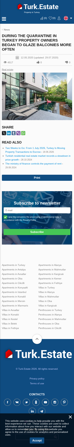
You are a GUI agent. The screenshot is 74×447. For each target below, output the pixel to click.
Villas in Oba (45, 301)
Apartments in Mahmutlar (52, 269)
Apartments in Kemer (49, 278)
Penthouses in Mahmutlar (52, 319)
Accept (37, 440)
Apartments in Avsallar (14, 274)
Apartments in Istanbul (14, 292)
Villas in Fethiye (10, 328)
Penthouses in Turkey (50, 310)
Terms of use (37, 383)
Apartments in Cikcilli (13, 283)
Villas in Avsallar (10, 310)
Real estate (7, 69)
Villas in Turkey (46, 287)
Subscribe (37, 232)
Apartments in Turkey (13, 265)
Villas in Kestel (10, 319)
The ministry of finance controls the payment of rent (33, 163)
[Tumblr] (14, 133)
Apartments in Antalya (14, 269)
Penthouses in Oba (48, 323)
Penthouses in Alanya (50, 314)
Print (37, 177)
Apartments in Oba (12, 278)
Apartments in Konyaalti (15, 287)
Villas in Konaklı (10, 314)
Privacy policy (37, 378)
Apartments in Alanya (49, 265)
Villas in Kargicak (47, 305)
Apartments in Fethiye (50, 283)
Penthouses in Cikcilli (49, 328)
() (45, 18)
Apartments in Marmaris (15, 305)
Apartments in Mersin (13, 301)
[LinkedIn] (9, 133)
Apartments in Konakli (14, 296)
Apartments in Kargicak (51, 274)
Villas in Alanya (46, 292)
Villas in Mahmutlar (48, 296)
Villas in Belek (9, 323)
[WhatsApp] (23, 133)
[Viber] (18, 133)
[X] (4, 133)
